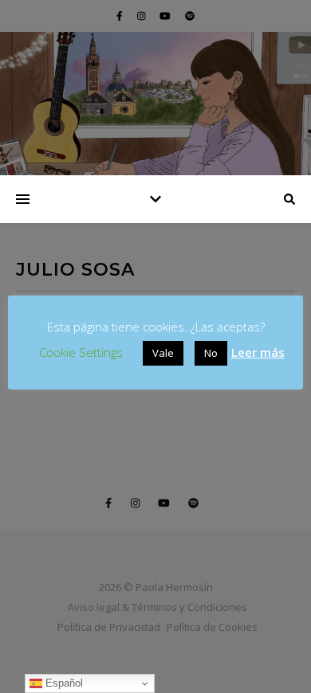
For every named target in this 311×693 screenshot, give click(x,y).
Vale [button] (163, 353)
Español (62, 683)
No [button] (211, 353)
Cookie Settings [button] (81, 352)
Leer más (258, 352)
